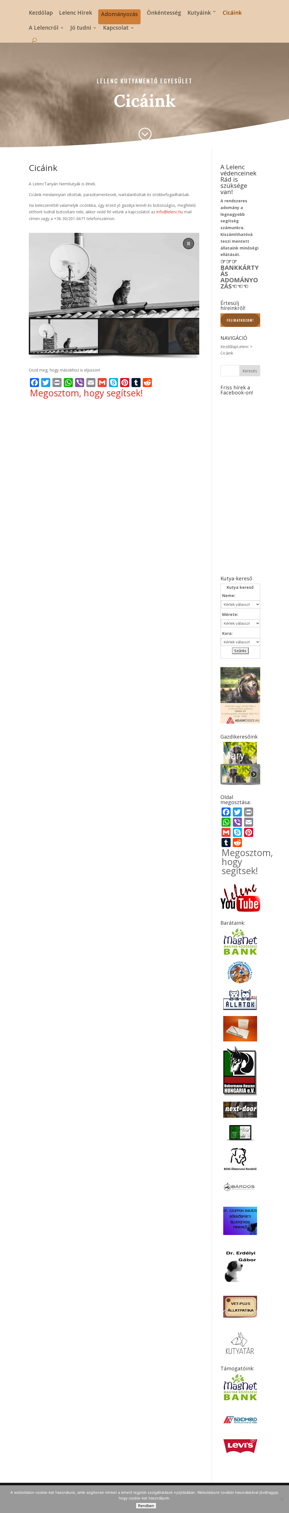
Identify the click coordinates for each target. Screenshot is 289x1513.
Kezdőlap (41, 12)
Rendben (146, 1505)
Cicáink (232, 12)
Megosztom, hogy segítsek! (86, 393)
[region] (114, 297)
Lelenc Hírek (75, 12)
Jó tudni (80, 28)
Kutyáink (199, 12)
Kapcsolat (116, 28)
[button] (188, 243)
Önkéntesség (164, 12)
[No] (282, 1499)
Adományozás (119, 14)
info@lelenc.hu (169, 211)
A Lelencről (43, 28)
